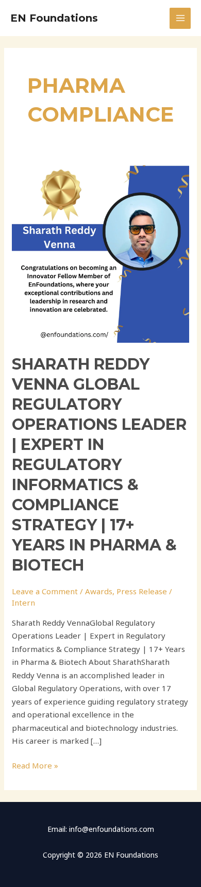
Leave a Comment (45, 591)
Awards (98, 591)
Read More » (35, 765)
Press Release (141, 591)
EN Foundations (54, 18)
